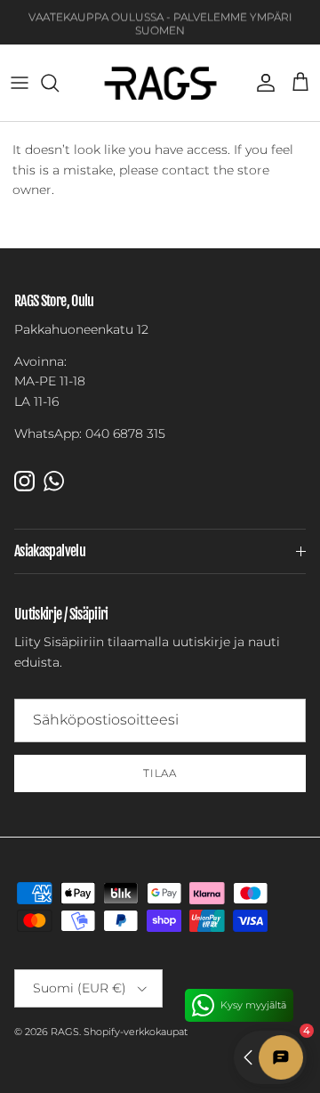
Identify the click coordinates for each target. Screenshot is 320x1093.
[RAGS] (160, 82)
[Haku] (58, 82)
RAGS (65, 1031)
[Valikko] (19, 82)
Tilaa (160, 773)
